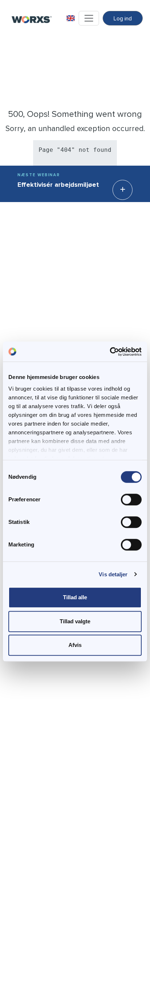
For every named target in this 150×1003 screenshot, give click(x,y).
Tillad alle (75, 597)
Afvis (75, 645)
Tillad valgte (75, 621)
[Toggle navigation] (89, 18)
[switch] (131, 499)
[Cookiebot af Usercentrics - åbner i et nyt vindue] (110, 351)
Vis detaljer (113, 574)
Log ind (123, 18)
